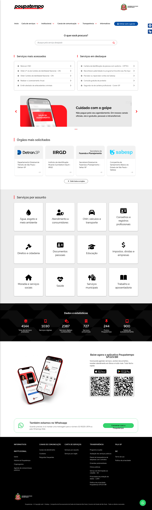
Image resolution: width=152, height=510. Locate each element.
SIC (116, 451)
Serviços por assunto (72, 450)
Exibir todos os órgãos (77, 181)
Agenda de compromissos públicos (23, 469)
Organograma (18, 464)
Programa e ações (96, 450)
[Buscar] (114, 42)
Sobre (16, 457)
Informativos (105, 24)
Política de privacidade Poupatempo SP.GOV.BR (98, 483)
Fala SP (118, 444)
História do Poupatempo (22, 460)
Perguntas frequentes (46, 457)
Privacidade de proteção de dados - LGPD (99, 477)
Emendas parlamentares (98, 463)
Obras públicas (95, 467)
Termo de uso (119, 457)
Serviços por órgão (71, 453)
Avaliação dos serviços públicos (100, 453)
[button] (30, 23)
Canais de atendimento (47, 450)
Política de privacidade (123, 460)
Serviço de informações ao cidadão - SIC (99, 472)
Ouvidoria (42, 453)
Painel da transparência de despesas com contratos (99, 458)
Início (16, 24)
